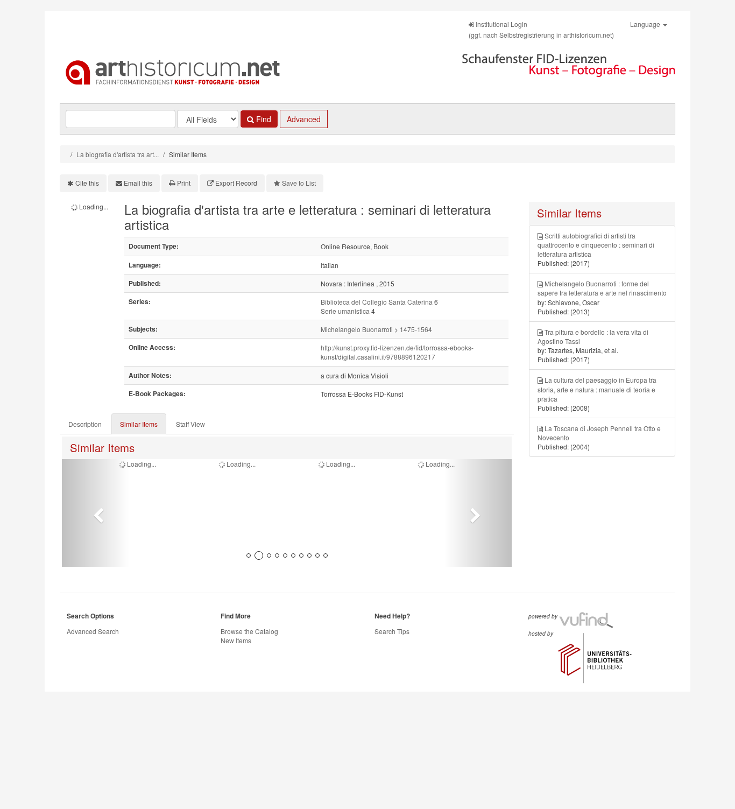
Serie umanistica (345, 310)
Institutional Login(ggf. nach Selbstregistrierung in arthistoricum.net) (541, 29)
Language (646, 24)
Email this (138, 182)
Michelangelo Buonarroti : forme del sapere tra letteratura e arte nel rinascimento (602, 288)
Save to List (299, 182)
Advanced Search (93, 631)
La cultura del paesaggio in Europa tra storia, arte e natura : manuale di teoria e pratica (597, 389)
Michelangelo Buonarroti (357, 329)
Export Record (236, 182)
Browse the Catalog (249, 631)
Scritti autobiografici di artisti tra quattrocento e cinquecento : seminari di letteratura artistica (596, 244)
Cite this (87, 182)
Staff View (190, 423)
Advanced (304, 119)
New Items (236, 640)
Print (183, 182)
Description (85, 423)
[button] (95, 513)
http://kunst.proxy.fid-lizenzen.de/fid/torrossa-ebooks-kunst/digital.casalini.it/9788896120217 (397, 352)
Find (262, 119)
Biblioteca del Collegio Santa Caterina (377, 301)
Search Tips (391, 631)
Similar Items (139, 423)
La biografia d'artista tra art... (117, 154)
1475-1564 (416, 329)
